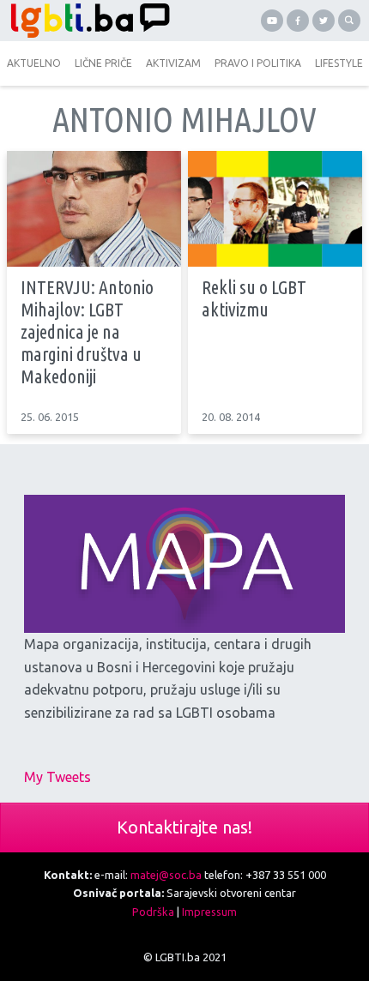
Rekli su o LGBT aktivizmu (254, 298)
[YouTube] (272, 20)
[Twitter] (323, 20)
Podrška (153, 912)
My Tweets (57, 777)
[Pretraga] (349, 20)
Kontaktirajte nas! (184, 827)
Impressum (209, 912)
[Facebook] (298, 20)
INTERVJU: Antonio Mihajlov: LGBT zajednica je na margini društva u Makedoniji (87, 331)
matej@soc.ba (166, 875)
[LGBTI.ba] (92, 20)
